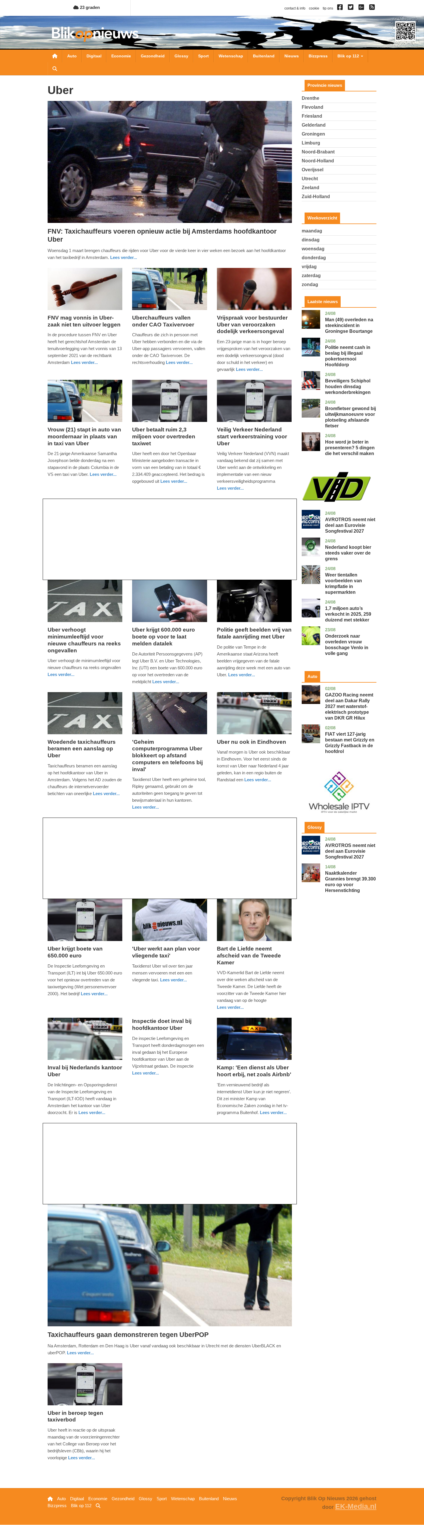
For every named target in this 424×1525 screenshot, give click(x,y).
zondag (310, 284)
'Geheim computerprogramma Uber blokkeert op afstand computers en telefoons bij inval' (167, 755)
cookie (314, 8)
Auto (72, 56)
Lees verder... (123, 257)
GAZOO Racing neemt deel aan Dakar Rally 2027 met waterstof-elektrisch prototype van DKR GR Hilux (349, 706)
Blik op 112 (348, 56)
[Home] (95, 34)
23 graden (89, 7)
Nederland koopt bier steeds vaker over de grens (348, 553)
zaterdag (311, 275)
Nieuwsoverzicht (55, 56)
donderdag (314, 257)
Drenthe (310, 98)
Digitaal (94, 56)
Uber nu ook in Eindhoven (251, 742)
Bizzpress (318, 56)
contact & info (294, 8)
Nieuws (291, 56)
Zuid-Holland (316, 196)
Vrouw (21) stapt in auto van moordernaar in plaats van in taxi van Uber (84, 436)
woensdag (313, 248)
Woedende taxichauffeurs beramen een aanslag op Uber (82, 749)
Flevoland (312, 107)
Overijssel (312, 169)
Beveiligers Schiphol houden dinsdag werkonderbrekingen (348, 386)
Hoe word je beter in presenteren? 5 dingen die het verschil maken (350, 448)
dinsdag (311, 239)
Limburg (311, 142)
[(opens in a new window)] (341, 8)
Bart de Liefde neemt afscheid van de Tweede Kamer (249, 956)
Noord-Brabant (318, 151)
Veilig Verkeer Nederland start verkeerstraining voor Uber (252, 436)
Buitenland (264, 56)
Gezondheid (153, 56)
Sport (203, 56)
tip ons (328, 8)
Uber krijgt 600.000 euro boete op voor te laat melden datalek (163, 637)
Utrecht (310, 178)
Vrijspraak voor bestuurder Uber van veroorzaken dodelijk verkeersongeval (252, 325)
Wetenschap (231, 56)
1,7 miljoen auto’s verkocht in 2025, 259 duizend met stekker (348, 614)
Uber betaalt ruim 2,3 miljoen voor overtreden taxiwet (163, 436)
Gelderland (314, 125)
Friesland (312, 116)
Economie (121, 56)
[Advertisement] (170, 539)
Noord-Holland (318, 160)
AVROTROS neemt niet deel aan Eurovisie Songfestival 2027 (350, 525)
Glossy (181, 56)
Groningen (313, 134)
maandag (312, 230)
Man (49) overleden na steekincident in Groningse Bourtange (349, 325)
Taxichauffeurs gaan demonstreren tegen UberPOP (128, 1334)
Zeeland (310, 187)
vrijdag (309, 266)
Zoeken (55, 68)
